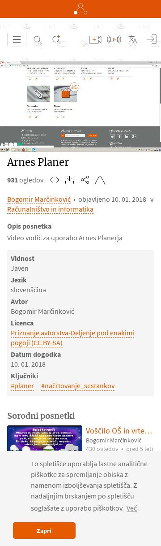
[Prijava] (151, 39)
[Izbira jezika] (132, 39)
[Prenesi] (70, 180)
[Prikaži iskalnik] (37, 39)
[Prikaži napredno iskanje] (56, 39)
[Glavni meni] (16, 39)
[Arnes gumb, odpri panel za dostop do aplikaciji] (80, 9)
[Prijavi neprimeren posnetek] (100, 180)
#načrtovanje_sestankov (77, 385)
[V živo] (114, 39)
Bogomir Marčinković (39, 199)
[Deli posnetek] (85, 180)
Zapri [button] (44, 531)
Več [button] (132, 507)
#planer (22, 385)
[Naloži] (95, 39)
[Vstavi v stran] (54, 180)
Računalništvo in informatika (50, 208)
